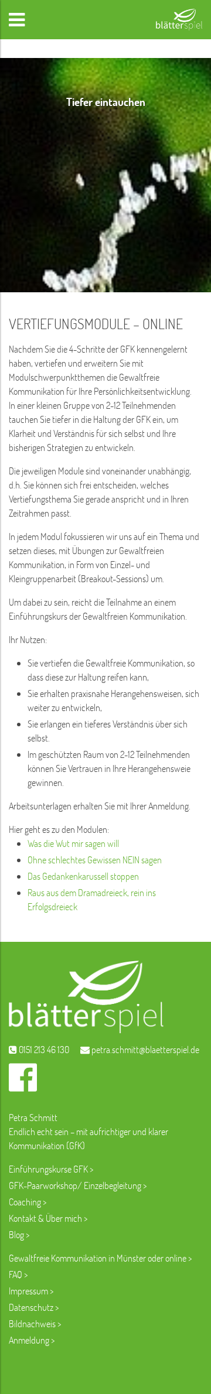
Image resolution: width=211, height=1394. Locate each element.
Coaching (25, 1201)
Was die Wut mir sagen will (73, 843)
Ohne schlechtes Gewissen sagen (95, 859)
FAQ (15, 1274)
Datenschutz (31, 1307)
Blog (17, 1234)
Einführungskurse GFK (48, 1169)
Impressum (28, 1290)
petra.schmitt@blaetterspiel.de (144, 1049)
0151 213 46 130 (43, 1049)
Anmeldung (29, 1340)
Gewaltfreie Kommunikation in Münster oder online (97, 1258)
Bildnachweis (32, 1323)
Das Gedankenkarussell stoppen (83, 876)
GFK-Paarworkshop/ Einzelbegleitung (75, 1185)
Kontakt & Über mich (45, 1218)
